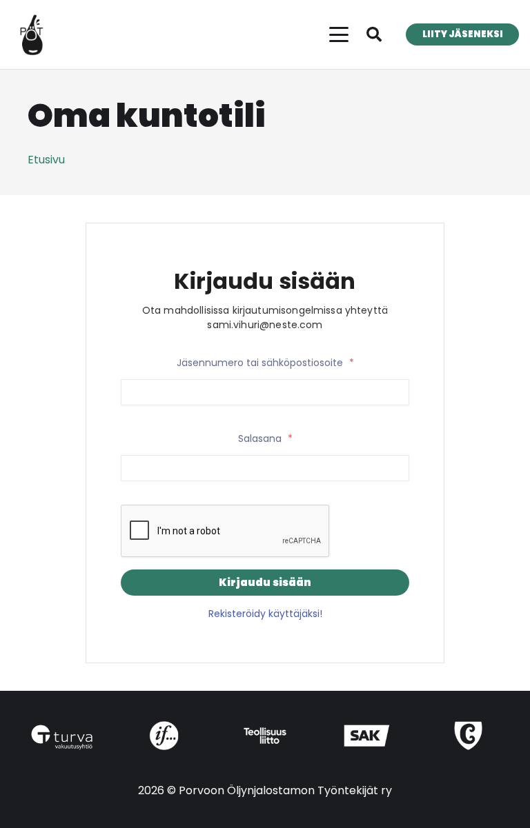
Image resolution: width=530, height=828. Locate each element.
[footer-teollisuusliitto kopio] (264, 735)
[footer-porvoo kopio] (468, 735)
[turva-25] (62, 737)
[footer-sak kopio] (367, 735)
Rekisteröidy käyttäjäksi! (265, 613)
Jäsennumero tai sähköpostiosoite (265, 363)
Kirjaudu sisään (265, 582)
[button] (338, 34)
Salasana (265, 438)
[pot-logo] (31, 34)
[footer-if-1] (163, 735)
